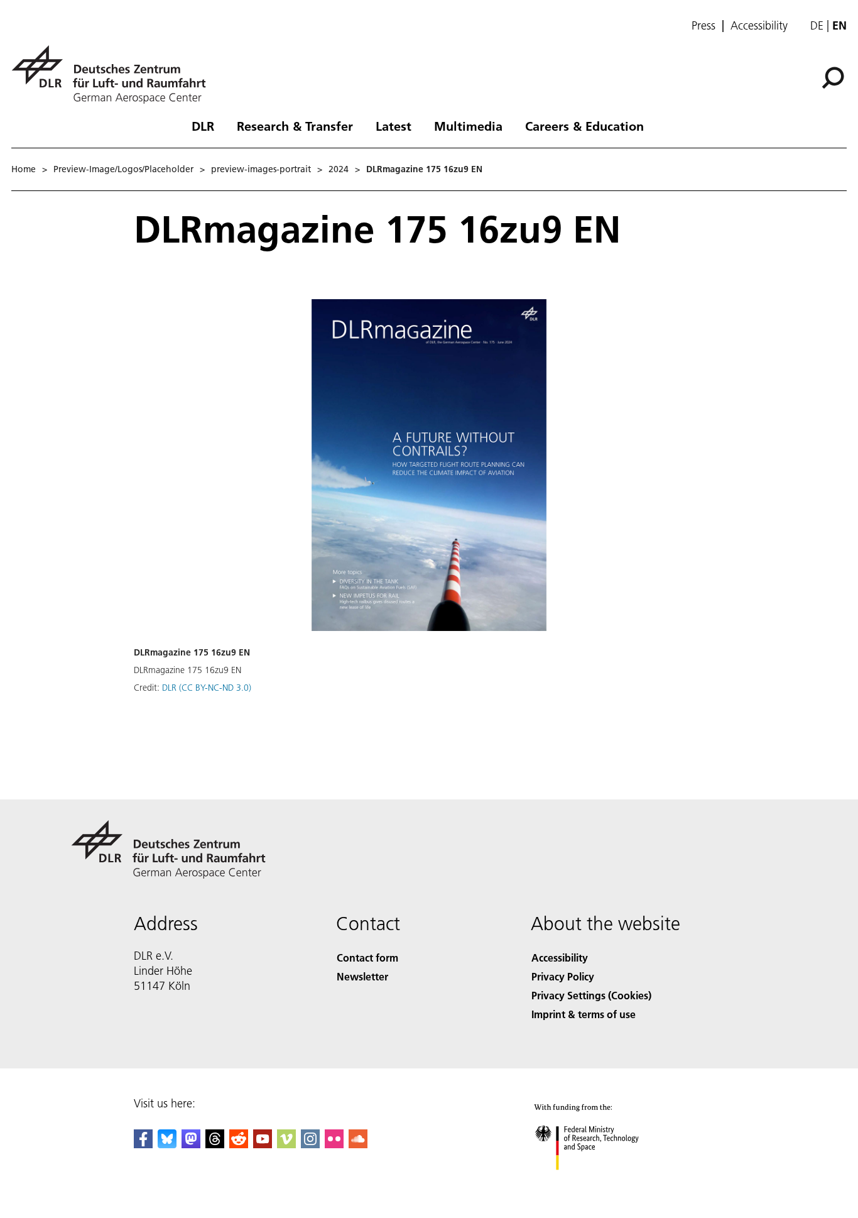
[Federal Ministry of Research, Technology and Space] (603, 1182)
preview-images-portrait (261, 169)
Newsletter (362, 976)
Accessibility (759, 26)
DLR (203, 126)
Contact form (367, 957)
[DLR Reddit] (238, 1144)
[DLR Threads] (214, 1144)
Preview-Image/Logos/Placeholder (123, 169)
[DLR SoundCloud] (358, 1144)
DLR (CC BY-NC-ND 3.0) (206, 687)
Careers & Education (584, 126)
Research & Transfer (295, 126)
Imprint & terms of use (583, 1014)
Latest (393, 126)
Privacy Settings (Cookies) (591, 995)
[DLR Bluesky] (167, 1144)
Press (703, 26)
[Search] (834, 76)
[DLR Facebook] (143, 1144)
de (816, 25)
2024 (339, 169)
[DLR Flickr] (334, 1144)
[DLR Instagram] (310, 1144)
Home (23, 169)
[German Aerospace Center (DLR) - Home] (113, 74)
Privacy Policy (562, 976)
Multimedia (468, 126)
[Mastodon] (191, 1144)
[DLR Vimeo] (286, 1144)
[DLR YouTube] (262, 1144)
